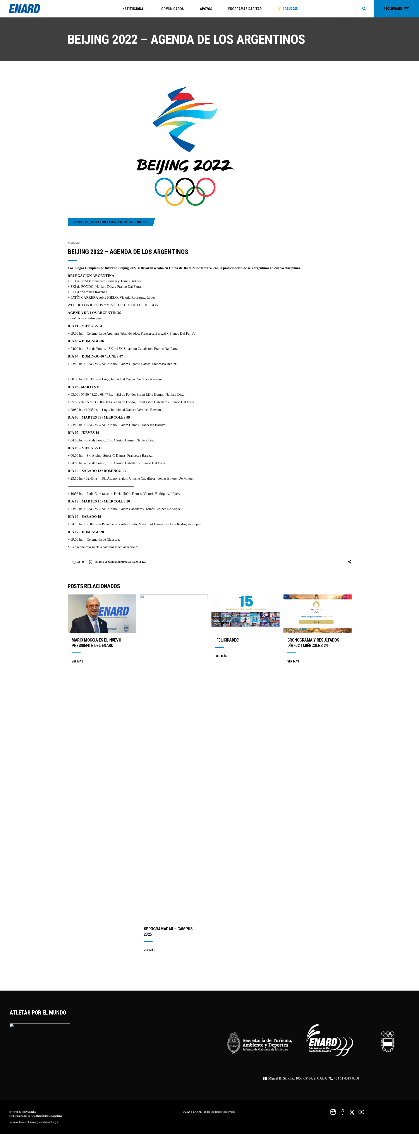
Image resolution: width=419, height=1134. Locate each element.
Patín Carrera (129, 222)
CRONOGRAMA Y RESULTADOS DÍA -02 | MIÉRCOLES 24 (313, 642)
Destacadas (119, 562)
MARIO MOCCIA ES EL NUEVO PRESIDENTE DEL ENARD (96, 642)
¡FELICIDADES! (227, 640)
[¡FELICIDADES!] (245, 613)
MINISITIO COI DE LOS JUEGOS (132, 305)
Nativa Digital (29, 1111)
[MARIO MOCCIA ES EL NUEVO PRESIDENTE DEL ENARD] (102, 613)
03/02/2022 (74, 243)
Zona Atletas (137, 562)
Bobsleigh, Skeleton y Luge (95, 222)
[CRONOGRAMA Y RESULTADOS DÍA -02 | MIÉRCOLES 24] (317, 613)
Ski (145, 222)
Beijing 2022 (102, 562)
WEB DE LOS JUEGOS (85, 305)
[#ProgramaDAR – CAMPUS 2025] (174, 757)
